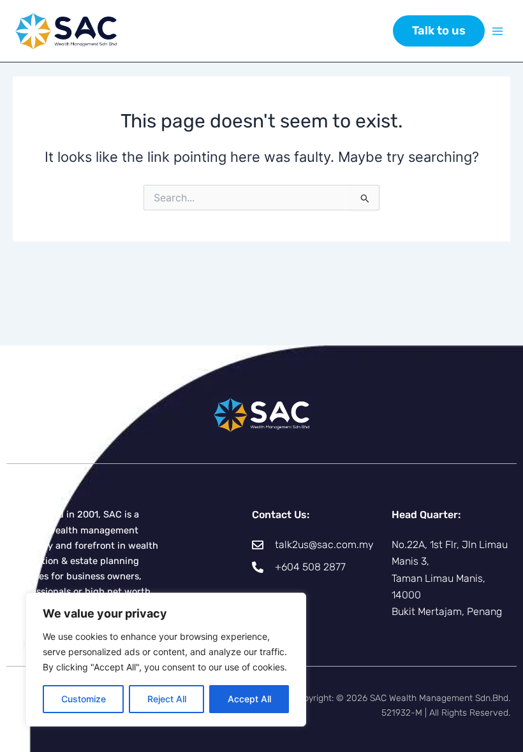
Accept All (249, 698)
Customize (83, 698)
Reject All (166, 698)
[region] (166, 660)
